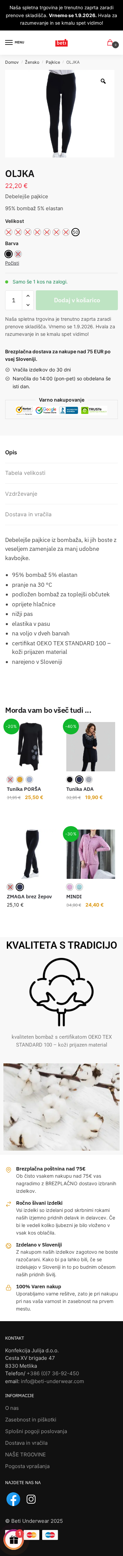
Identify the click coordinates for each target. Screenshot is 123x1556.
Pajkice (53, 62)
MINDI (74, 896)
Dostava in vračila (28, 514)
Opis (11, 452)
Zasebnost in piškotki (30, 1419)
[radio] (75, 232)
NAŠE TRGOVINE (25, 1454)
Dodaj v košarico (77, 300)
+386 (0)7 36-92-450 (53, 1373)
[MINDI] (90, 854)
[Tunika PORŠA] (31, 746)
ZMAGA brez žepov (29, 896)
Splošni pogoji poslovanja (36, 1431)
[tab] (61, 452)
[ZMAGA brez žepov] (31, 854)
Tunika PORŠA (24, 789)
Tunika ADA (80, 789)
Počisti (12, 263)
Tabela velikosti (25, 472)
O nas (12, 1408)
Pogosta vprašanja (27, 1466)
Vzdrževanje (21, 493)
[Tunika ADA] (90, 746)
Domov (12, 62)
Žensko (32, 62)
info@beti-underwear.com (52, 1381)
